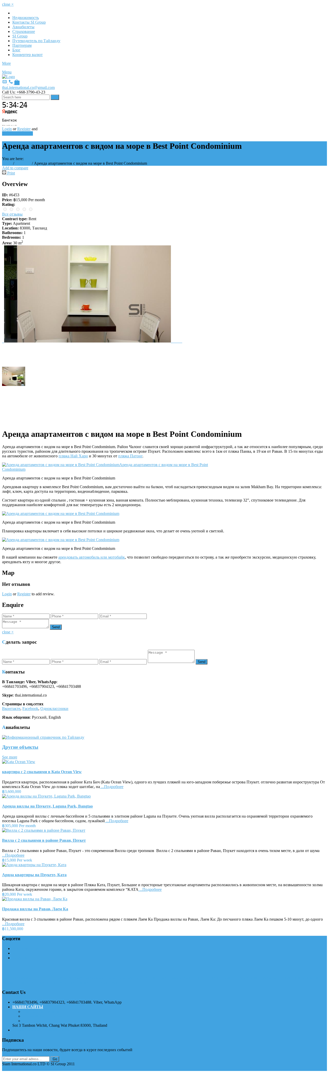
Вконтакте (11, 708)
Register (24, 129)
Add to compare (15, 168)
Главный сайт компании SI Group (52, 1011)
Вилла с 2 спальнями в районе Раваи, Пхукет (44, 840)
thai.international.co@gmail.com (28, 87)
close (8, 4)
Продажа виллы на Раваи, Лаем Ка (35, 909)
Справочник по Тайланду (45, 1016)
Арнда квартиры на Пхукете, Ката (34, 875)
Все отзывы (12, 214)
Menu (7, 72)
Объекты (23, 163)
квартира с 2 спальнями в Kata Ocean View (42, 772)
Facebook (30, 708)
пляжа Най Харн (73, 456)
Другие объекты (20, 747)
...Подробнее (111, 786)
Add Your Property (17, 133)
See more (9, 757)
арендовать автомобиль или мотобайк (91, 557)
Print (10, 173)
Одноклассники (54, 708)
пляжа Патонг (130, 456)
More (6, 63)
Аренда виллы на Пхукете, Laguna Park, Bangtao (47, 806)
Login (7, 129)
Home (7, 163)
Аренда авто (33, 1021)
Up (4, 1068)
